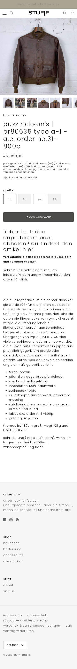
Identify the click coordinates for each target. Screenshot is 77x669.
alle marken (13, 561)
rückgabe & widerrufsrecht (25, 620)
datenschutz (37, 615)
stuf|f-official (22, 654)
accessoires (13, 555)
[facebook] (4, 519)
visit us (9, 591)
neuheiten (11, 543)
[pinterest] (17, 519)
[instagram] (11, 519)
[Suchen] (13, 13)
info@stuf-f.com (16, 275)
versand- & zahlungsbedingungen (31, 625)
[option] (38, 56)
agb (69, 625)
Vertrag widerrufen (18, 631)
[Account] (63, 13)
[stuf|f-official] (38, 13)
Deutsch (12, 645)
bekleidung (12, 549)
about (8, 585)
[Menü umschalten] (4, 13)
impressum (12, 615)
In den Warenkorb (38, 217)
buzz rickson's (15, 115)
